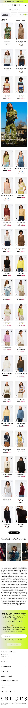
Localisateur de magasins (7, 659)
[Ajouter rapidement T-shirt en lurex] (2, 165)
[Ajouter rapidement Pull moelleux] (16, 420)
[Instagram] (2, 691)
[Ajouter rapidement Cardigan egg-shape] (2, 244)
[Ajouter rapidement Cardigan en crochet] (2, 471)
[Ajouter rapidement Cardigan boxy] (2, 294)
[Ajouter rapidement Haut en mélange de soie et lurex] (16, 166)
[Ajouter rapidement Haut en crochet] (16, 396)
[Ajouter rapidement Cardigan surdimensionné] (16, 345)
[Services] (26, 671)
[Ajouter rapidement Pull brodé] (2, 270)
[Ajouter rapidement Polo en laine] (16, 495)
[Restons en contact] (26, 652)
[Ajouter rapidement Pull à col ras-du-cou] (2, 420)
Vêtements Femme (4, 20)
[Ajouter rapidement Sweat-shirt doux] (16, 471)
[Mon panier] (26, 5)
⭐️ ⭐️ (14, 1)
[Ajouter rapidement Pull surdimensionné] (2, 370)
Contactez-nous (4, 662)
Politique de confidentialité (17, 640)
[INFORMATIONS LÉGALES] (26, 681)
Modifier (3, 687)
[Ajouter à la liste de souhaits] (11, 24)
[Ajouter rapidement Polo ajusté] (2, 91)
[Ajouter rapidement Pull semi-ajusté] (2, 319)
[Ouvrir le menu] (2, 5)
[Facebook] (6, 691)
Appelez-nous (4, 654)
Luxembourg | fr (7, 685)
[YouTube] (14, 691)
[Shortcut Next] (25, 14)
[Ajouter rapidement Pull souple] (16, 521)
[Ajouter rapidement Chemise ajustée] (2, 495)
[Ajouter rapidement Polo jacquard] (2, 37)
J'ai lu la (15, 640)
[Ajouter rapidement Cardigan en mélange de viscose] (16, 371)
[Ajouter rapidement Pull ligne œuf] (2, 219)
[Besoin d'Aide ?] (26, 676)
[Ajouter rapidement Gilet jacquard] (16, 445)
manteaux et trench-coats (17, 603)
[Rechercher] (23, 5)
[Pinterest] (10, 691)
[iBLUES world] (26, 666)
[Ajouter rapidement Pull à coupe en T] (2, 344)
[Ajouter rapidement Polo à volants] (2, 64)
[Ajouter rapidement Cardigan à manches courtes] (16, 39)
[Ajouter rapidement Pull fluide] (16, 270)
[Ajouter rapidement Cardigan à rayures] (16, 294)
